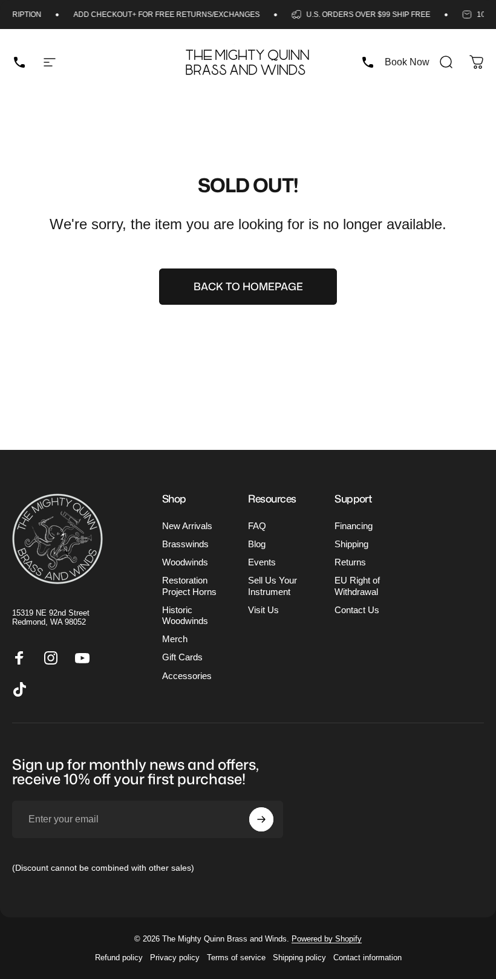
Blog (257, 544)
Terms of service (236, 957)
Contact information (367, 957)
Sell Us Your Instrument (272, 586)
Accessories (187, 676)
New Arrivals (187, 526)
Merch (175, 639)
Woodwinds (185, 562)
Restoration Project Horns (189, 586)
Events (262, 562)
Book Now (407, 62)
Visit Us (263, 610)
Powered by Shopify (327, 938)
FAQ (257, 526)
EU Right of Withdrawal (357, 586)
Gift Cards (182, 657)
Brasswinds (185, 544)
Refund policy (119, 957)
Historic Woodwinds (185, 615)
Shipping (351, 544)
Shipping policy (299, 957)
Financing (353, 526)
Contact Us (356, 610)
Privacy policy (175, 957)
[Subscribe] (261, 819)
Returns (350, 562)
